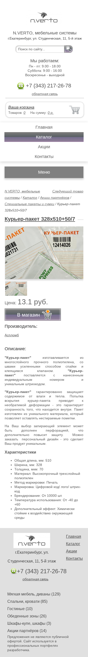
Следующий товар (67, 191)
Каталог (44, 137)
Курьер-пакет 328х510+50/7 (40, 219)
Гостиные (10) (20, 609)
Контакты (44, 156)
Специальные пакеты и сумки (29, 204)
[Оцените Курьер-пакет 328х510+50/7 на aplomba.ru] (44, 252)
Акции (44, 146)
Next (77, 286)
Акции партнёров (54, 198)
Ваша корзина (21, 107)
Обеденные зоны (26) (26, 616)
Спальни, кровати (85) (27, 601)
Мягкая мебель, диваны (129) (33, 594)
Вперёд (75, 250)
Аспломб (12, 335)
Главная (44, 127)
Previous (14, 286)
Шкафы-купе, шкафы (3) (29, 623)
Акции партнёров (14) (26, 631)
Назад (12, 250)
